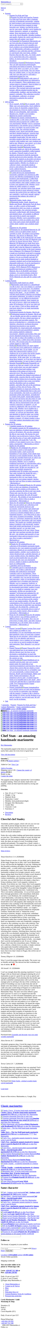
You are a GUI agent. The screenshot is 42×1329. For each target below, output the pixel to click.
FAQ (7, 1290)
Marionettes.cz (6, 2)
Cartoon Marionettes (8, 707)
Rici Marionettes (6, 745)
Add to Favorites (6, 768)
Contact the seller (7, 776)
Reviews (8, 814)
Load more (4, 1089)
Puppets (8, 13)
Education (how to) (11, 1292)
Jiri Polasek (25, 1222)
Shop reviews (5, 851)
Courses (8, 626)
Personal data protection (13, 1296)
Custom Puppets (10, 281)
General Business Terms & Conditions (18, 1294)
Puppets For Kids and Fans (26, 705)
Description (9, 812)
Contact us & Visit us (12, 1286)
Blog (7, 1288)
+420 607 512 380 (11, 1270)
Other (32, 1214)
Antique (24, 1194)
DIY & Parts (9, 102)
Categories (5, 705)
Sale (6, 701)
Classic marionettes (22, 707)
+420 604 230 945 (10, 1272)
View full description (8, 754)
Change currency (13, 761)
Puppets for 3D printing (13, 424)
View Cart (14, 764)
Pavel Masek (30, 1212)
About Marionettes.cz (12, 1284)
